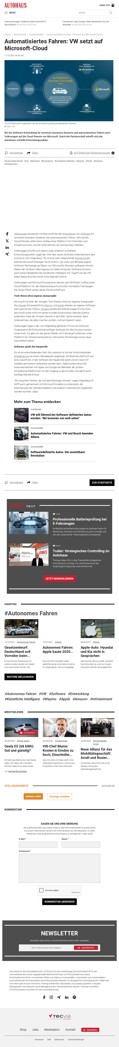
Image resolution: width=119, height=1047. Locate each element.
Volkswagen (20, 233)
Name (64, 839)
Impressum (39, 1040)
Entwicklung (69, 233)
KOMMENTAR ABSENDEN (60, 901)
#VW (42, 694)
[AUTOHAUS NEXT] (22, 505)
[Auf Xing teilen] (7, 254)
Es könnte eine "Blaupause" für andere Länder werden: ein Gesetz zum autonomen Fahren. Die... (19, 664)
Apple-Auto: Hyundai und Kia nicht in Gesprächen (97, 651)
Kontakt (70, 1029)
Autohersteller (36, 34)
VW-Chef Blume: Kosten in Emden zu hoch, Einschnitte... (58, 750)
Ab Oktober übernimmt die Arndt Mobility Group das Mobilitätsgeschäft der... (95, 766)
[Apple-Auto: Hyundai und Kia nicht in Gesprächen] (97, 628)
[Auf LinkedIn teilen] (7, 247)
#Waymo (49, 699)
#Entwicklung (78, 694)
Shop (23, 1029)
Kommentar (24, 851)
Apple (61, 305)
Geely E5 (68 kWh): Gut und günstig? (19, 748)
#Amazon (79, 699)
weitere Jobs (33, 796)
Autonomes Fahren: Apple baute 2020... (58, 649)
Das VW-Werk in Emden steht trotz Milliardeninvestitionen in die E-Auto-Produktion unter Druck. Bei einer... (59, 763)
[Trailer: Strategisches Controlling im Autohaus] (29, 554)
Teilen (35, 153)
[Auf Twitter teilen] (7, 241)
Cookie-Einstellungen (76, 1040)
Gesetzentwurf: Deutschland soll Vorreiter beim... (17, 651)
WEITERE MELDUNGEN (20, 676)
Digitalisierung (21, 356)
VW (61, 261)
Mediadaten (52, 1029)
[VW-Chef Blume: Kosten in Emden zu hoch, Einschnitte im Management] (59, 727)
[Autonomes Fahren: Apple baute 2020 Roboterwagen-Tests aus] (59, 628)
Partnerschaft (82, 258)
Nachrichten (20, 34)
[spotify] (74, 997)
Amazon (45, 309)
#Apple (58, 642)
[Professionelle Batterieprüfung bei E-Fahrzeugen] (29, 523)
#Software (57, 694)
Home (7, 34)
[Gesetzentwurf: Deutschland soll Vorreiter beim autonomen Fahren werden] (21, 628)
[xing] (59, 997)
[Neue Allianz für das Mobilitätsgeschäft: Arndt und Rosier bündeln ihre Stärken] (97, 727)
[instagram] (51, 997)
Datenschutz (59, 1040)
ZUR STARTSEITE (102, 482)
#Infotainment (101, 699)
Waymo (48, 305)
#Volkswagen (61, 741)
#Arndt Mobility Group (100, 742)
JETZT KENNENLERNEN (59, 578)
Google (22, 305)
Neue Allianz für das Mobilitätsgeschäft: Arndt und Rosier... (96, 753)
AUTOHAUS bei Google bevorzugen (92, 153)
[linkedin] (66, 997)
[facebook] (44, 997)
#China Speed (23, 741)
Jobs (35, 1029)
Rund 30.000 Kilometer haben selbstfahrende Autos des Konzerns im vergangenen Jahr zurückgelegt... (59, 664)
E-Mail (22, 839)
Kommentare (16, 153)
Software (85, 233)
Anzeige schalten (60, 796)
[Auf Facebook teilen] (7, 234)
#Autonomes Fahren (30, 613)
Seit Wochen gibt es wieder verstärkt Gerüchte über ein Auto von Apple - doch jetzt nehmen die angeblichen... (97, 664)
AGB (49, 1040)
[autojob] (108, 786)
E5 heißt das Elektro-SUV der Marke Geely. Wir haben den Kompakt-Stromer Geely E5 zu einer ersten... (20, 763)
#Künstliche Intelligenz (22, 699)
